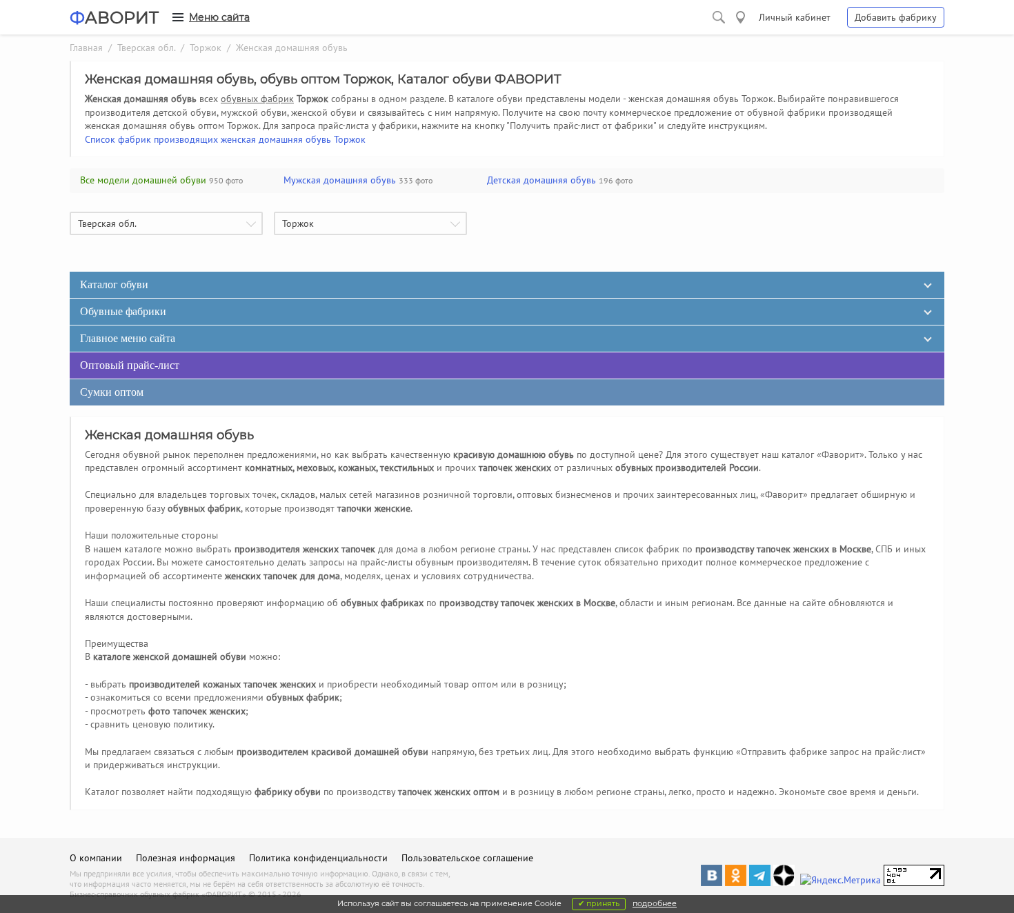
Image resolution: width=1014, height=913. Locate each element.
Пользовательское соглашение (467, 858)
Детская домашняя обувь (541, 180)
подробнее (655, 903)
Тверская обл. (146, 47)
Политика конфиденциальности (318, 858)
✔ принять (598, 903)
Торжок (205, 47)
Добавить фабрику (896, 17)
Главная (86, 47)
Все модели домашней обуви (143, 180)
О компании (96, 858)
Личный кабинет (795, 17)
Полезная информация (185, 858)
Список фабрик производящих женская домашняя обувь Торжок (225, 139)
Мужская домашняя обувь (340, 180)
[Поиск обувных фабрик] (719, 17)
